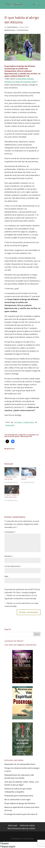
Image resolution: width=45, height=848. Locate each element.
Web (6, 576)
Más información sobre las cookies (21, 828)
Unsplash (10, 425)
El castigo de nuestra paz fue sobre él (20, 814)
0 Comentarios (22, 30)
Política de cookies (27, 825)
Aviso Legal (12, 825)
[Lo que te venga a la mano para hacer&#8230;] (11, 489)
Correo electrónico (12, 566)
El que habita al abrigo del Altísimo (19, 803)
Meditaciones (9, 30)
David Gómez (12, 27)
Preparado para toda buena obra (18, 795)
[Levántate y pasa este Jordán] (11, 471)
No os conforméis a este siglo (17, 799)
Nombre (8, 556)
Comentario (10, 532)
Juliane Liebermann (24, 423)
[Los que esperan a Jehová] (28, 471)
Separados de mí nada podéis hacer (19, 764)
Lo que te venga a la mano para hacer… (11, 496)
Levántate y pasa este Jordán (10, 478)
